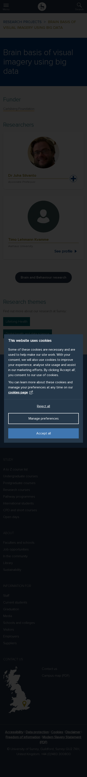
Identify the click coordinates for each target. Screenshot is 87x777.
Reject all (43, 406)
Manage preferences (44, 418)
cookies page (18, 392)
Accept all (43, 433)
